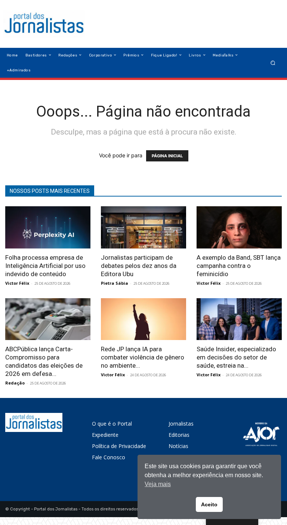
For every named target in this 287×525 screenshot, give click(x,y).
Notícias (178, 446)
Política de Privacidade (119, 446)
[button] (273, 62)
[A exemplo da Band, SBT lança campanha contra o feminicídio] (239, 227)
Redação (15, 383)
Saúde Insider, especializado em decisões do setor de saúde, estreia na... (236, 357)
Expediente (105, 434)
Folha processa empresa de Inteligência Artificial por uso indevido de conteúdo (45, 266)
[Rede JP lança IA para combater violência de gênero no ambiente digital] (143, 319)
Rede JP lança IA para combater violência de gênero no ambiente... (142, 357)
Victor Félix (17, 283)
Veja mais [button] (158, 484)
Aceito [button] (209, 504)
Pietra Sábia (114, 283)
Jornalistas (181, 423)
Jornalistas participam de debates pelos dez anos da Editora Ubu (138, 266)
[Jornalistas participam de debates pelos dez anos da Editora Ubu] (143, 227)
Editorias (179, 434)
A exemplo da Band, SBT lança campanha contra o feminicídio (239, 266)
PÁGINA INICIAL (167, 155)
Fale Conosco (108, 457)
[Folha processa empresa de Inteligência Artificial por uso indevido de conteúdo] (47, 227)
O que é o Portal (112, 423)
